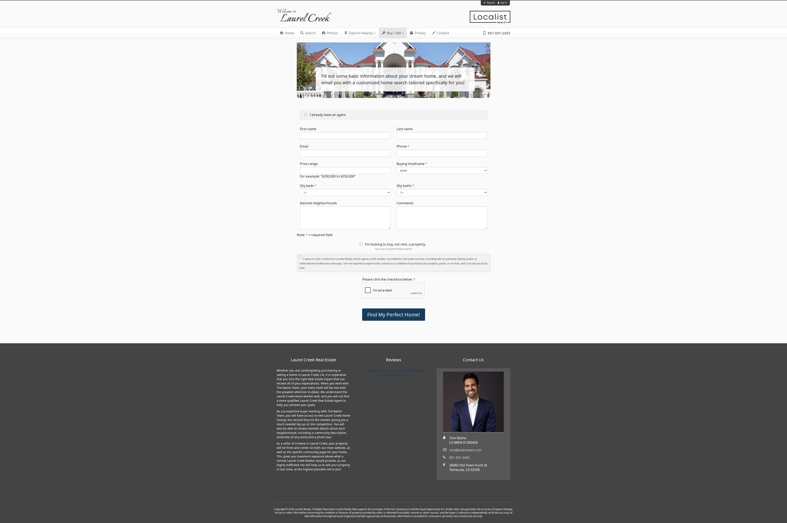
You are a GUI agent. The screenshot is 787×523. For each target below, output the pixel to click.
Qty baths (404, 185)
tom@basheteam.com (465, 450)
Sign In (503, 2)
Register (491, 2)
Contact (442, 33)
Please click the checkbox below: (387, 279)
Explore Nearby (361, 33)
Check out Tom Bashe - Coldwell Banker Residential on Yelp (393, 372)
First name (308, 129)
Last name (405, 129)
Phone (402, 146)
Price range (309, 163)
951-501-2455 (498, 33)
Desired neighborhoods (318, 203)
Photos (332, 33)
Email (304, 146)
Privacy (420, 33)
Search (310, 33)
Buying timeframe (410, 163)
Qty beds (307, 185)
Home (289, 33)
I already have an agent (327, 115)
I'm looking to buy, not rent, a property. (395, 244)
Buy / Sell (394, 33)
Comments (405, 203)
